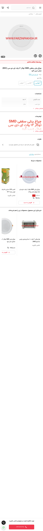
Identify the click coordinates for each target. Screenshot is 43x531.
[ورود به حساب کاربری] (8, 8)
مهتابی (38, 83)
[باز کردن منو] (39, 7)
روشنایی (31, 14)
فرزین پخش (38, 14)
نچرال (21, 83)
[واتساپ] (4, 527)
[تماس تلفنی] (4, 523)
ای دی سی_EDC (33, 74)
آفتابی (29, 83)
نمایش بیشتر (39, 108)
